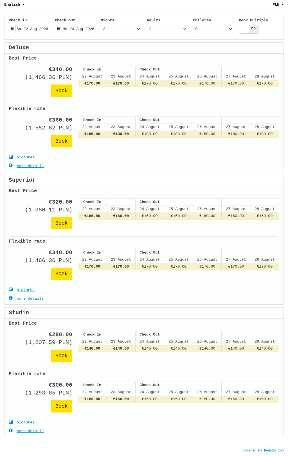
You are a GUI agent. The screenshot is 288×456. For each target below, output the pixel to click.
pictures (26, 157)
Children (202, 20)
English (13, 4)
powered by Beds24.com (263, 451)
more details (30, 166)
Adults (153, 20)
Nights (107, 20)
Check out (65, 20)
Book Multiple (253, 20)
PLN (277, 4)
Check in (18, 20)
